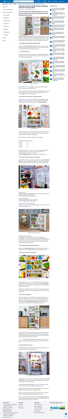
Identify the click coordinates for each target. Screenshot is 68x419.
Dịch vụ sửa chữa (37, 411)
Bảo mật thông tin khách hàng (39, 412)
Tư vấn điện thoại (6, 32)
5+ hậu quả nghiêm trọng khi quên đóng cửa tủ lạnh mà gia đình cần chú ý (58, 71)
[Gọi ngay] (66, 414)
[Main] (4, 1)
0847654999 (10, 407)
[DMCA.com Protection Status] (62, 408)
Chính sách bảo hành (37, 409)
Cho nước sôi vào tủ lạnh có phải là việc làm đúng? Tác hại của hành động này (58, 9)
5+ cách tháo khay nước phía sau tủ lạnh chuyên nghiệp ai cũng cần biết (58, 18)
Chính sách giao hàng (38, 404)
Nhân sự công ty (21, 407)
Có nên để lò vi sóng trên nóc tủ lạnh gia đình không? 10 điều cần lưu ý (58, 29)
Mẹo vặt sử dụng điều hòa (7, 12)
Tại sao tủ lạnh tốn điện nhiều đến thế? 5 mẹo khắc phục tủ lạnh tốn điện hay (58, 46)
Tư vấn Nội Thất (6, 26)
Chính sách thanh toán (38, 406)
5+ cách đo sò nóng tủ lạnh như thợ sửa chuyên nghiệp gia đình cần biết (58, 41)
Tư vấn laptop (5, 34)
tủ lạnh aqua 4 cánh (30, 282)
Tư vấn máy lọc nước (6, 20)
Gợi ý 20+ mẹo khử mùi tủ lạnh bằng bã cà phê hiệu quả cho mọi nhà (58, 26)
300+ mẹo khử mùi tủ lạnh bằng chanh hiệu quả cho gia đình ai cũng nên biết (58, 79)
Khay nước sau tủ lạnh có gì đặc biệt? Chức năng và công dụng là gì (58, 54)
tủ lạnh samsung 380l (27, 99)
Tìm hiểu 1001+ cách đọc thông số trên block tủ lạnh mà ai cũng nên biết (58, 50)
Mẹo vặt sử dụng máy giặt (7, 9)
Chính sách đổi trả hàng (38, 407)
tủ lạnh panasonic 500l (32, 150)
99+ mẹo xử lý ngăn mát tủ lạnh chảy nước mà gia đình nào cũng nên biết (58, 33)
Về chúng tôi (21, 404)
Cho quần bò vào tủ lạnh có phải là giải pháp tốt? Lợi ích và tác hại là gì (58, 37)
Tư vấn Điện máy (6, 23)
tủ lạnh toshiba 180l (37, 384)
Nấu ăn (4, 40)
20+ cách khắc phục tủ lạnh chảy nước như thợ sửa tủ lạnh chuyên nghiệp (58, 22)
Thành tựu (20, 406)
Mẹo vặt (4, 37)
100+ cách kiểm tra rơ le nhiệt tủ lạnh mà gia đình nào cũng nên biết (58, 62)
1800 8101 (6, 407)
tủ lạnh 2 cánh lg (27, 238)
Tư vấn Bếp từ (5, 29)
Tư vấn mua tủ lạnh (6, 15)
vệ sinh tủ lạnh (21, 339)
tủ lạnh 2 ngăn (27, 86)
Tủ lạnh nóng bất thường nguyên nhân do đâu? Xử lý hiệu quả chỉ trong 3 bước (58, 58)
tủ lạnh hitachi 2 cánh (27, 204)
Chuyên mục (5, 6)
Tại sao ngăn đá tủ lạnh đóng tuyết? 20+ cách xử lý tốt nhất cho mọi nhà (58, 75)
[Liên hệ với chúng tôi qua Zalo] (66, 416)
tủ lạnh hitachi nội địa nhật (32, 298)
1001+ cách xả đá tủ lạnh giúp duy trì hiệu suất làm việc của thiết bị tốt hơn (58, 66)
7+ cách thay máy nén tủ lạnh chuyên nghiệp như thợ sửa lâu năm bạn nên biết (58, 14)
